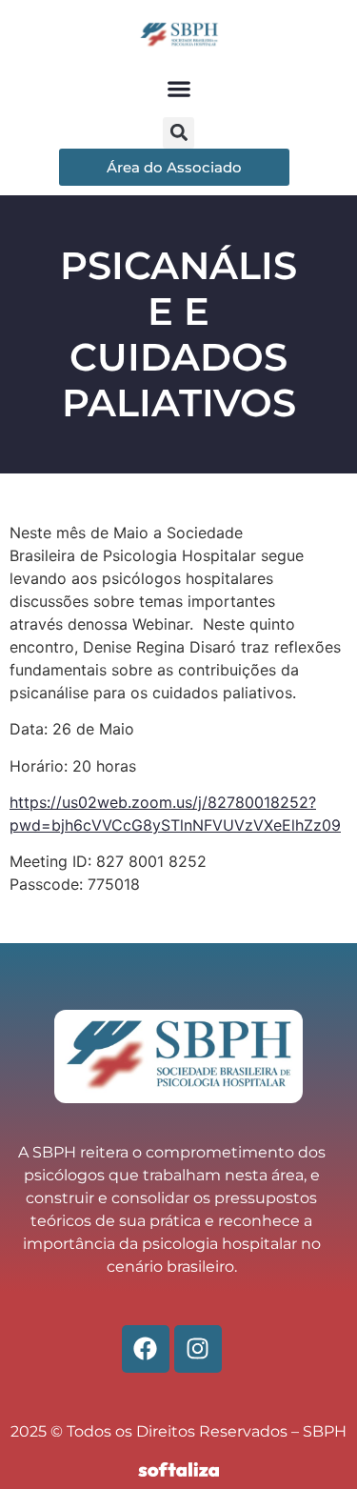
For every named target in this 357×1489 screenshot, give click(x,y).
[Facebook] (145, 1349)
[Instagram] (198, 1349)
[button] (178, 89)
